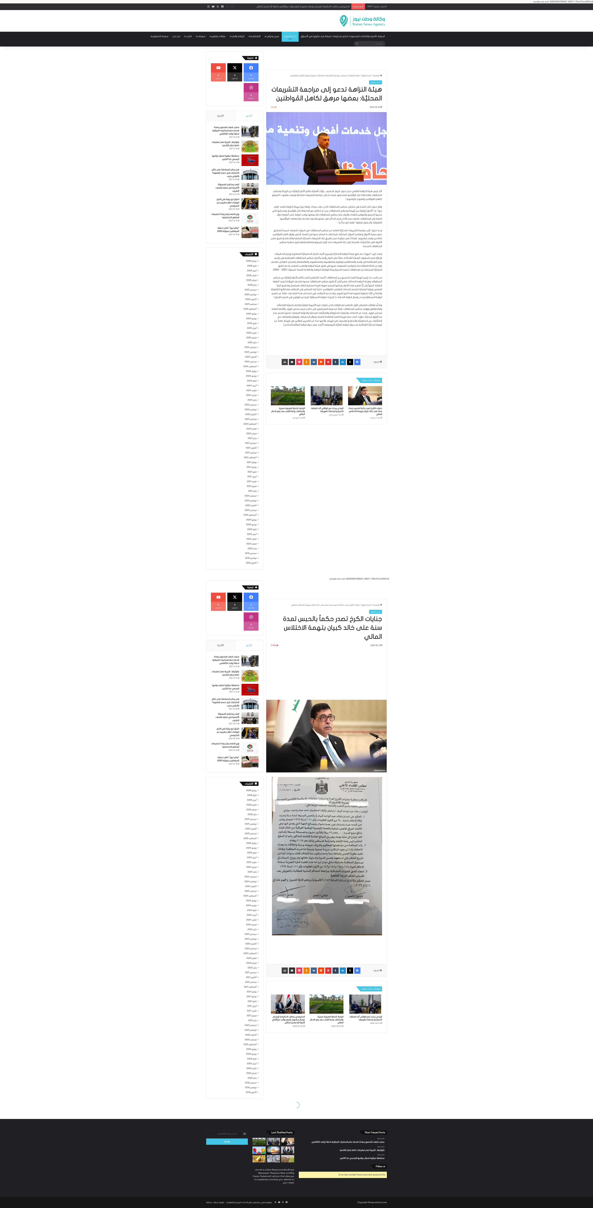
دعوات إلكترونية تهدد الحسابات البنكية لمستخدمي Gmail (321, 6)
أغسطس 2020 (250, 515)
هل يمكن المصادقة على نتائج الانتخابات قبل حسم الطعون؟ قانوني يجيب (225, 172)
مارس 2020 (251, 539)
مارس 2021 (252, 481)
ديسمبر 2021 (251, 443)
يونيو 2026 (251, 261)
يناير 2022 (252, 438)
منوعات (201, 36)
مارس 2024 (251, 390)
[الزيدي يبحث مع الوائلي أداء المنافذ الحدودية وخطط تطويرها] (326, 395)
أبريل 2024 (252, 386)
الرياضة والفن (238, 36)
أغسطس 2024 (250, 366)
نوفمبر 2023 (251, 410)
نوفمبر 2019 (251, 558)
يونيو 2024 (251, 376)
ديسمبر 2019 (251, 553)
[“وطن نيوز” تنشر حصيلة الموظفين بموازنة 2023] (250, 232)
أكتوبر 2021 (251, 448)
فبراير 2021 (252, 486)
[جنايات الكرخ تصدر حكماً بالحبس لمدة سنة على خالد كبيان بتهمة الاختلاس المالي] (365, 395)
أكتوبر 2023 (251, 414)
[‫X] (350, 362)
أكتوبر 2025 (251, 299)
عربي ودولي (273, 36)
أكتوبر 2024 (251, 357)
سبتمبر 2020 (251, 510)
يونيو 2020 (251, 525)
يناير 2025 (252, 342)
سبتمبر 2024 (251, 362)
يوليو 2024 (251, 371)
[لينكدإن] (343, 362)
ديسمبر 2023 (251, 405)
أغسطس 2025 (250, 309)
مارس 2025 (251, 333)
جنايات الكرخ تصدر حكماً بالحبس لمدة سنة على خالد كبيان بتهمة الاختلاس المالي (365, 411)
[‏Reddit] (321, 362)
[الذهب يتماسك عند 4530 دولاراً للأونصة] (259, 1159)
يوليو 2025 (251, 314)
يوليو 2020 (251, 520)
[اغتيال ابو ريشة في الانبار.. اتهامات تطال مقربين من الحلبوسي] (250, 203)
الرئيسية (376, 76)
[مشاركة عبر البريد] (292, 362)
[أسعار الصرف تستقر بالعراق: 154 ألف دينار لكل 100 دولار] (273, 1159)
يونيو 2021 (252, 467)
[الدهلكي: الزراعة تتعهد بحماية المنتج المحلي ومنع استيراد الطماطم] (287, 1159)
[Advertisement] (266, 20)
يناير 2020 (252, 549)
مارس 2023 (251, 429)
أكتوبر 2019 (251, 563)
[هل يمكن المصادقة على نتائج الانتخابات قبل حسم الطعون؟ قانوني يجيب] (250, 174)
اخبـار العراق (291, 36)
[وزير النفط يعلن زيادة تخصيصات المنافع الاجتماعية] (250, 218)
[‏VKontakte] (314, 362)
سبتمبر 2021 (251, 453)
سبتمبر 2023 (251, 419)
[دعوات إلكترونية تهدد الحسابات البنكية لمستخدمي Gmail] (259, 1150)
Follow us (380, 1166)
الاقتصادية (255, 36)
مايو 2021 (252, 472)
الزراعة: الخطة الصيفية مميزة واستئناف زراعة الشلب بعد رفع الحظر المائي (288, 411)
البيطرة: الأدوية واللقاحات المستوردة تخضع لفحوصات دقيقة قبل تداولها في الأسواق (343, 36)
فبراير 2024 (251, 395)
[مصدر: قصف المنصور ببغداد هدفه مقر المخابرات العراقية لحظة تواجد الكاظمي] (250, 131)
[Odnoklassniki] (306, 362)
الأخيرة (220, 116)
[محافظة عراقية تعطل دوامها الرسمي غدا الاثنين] (250, 160)
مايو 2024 (252, 381)
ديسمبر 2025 (251, 290)
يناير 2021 (252, 491)
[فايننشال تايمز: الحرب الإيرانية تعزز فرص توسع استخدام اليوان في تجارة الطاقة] (273, 1150)
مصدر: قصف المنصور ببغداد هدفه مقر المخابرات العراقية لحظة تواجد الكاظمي (225, 130)
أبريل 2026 (252, 271)
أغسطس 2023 (250, 424)
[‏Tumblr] (335, 362)
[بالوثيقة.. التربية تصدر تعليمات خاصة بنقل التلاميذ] (250, 146)
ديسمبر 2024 (250, 347)
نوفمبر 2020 (251, 501)
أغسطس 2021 (250, 457)
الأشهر (249, 116)
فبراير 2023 (251, 433)
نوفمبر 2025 (251, 295)
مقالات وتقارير (218, 36)
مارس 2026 (251, 275)
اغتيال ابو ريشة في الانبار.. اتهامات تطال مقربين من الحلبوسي (227, 202)
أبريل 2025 (252, 328)
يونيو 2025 (251, 318)
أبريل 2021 (252, 477)
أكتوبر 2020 (251, 505)
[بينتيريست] (328, 362)
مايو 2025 (252, 323)
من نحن (176, 36)
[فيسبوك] (357, 362)
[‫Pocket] (299, 362)
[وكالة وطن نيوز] (362, 21)
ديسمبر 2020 (251, 496)
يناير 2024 (252, 400)
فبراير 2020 (251, 544)
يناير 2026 (252, 285)
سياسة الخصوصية (159, 36)
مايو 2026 (252, 266)
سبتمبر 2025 (251, 304)
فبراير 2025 (251, 338)
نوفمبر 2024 (250, 352)
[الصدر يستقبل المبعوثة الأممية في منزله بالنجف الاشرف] (250, 189)
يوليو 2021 (252, 462)
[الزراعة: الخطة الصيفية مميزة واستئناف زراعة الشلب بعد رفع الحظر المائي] (288, 395)
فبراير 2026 (251, 280)
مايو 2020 (252, 529)
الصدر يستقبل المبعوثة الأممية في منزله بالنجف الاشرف (227, 187)
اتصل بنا (188, 36)
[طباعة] (285, 362)
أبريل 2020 (252, 534)
